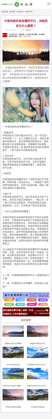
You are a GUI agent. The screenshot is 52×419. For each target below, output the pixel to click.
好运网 (12, 12)
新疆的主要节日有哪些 (13, 343)
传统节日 (29, 12)
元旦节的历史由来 (13, 365)
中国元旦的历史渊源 (13, 407)
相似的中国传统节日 (37, 343)
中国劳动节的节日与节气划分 (37, 386)
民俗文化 (20, 12)
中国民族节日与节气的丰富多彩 (37, 365)
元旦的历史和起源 (37, 407)
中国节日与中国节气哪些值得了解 (13, 386)
